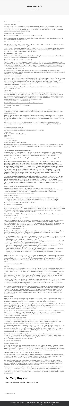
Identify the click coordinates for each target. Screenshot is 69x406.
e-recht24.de (11, 393)
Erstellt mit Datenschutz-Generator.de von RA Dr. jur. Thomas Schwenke (23, 103)
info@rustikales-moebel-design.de (47, 404)
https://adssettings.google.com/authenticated (18, 100)
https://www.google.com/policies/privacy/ (27, 99)
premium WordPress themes (52, 402)
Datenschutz (17, 404)
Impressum (23, 404)
